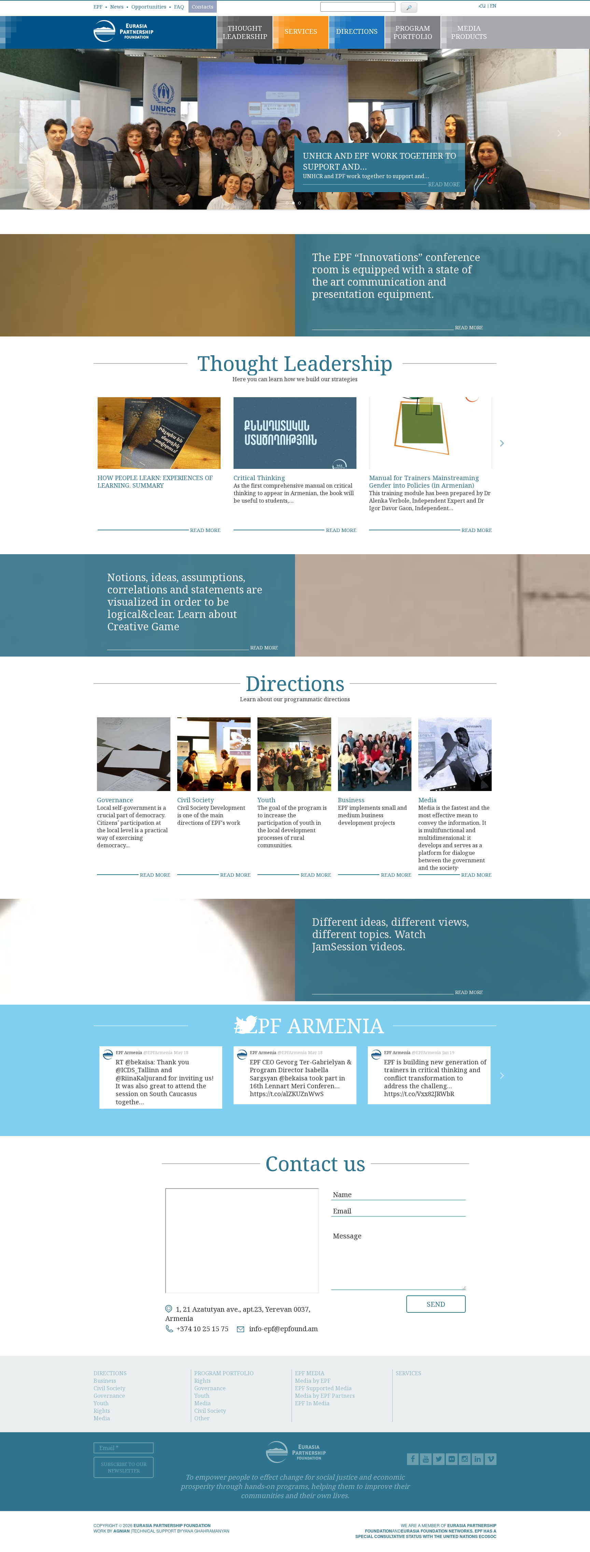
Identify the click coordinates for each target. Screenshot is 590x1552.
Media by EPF (313, 1380)
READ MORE (444, 184)
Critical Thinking (259, 478)
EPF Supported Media (323, 1388)
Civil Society (195, 800)
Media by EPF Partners (325, 1395)
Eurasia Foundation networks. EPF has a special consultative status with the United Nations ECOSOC (425, 1533)
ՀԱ (482, 6)
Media (427, 800)
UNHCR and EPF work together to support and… (379, 161)
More (464, 4)
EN (493, 5)
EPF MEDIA (309, 1373)
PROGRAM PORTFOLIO (224, 1373)
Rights (102, 1410)
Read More (469, 328)
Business (351, 800)
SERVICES (408, 1373)
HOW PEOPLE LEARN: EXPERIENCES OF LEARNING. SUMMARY (155, 481)
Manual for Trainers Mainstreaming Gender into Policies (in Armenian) (424, 481)
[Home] (123, 30)
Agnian (121, 1531)
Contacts (202, 6)
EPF (98, 6)
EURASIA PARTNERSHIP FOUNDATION (172, 1525)
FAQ (179, 6)
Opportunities (148, 6)
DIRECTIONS (110, 1373)
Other (202, 1418)
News (117, 6)
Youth (266, 800)
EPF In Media (312, 1403)
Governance (115, 800)
